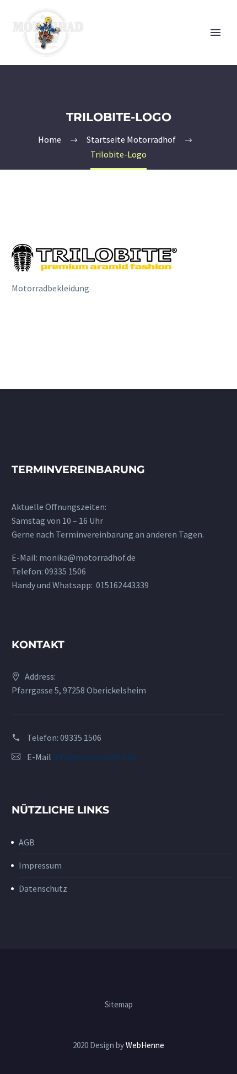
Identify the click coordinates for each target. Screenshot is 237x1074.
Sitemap (119, 1005)
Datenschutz (43, 888)
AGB (27, 842)
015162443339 (122, 584)
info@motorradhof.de (94, 756)
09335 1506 (65, 571)
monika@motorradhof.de (87, 557)
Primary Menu (215, 32)
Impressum (40, 865)
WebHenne (145, 1045)
